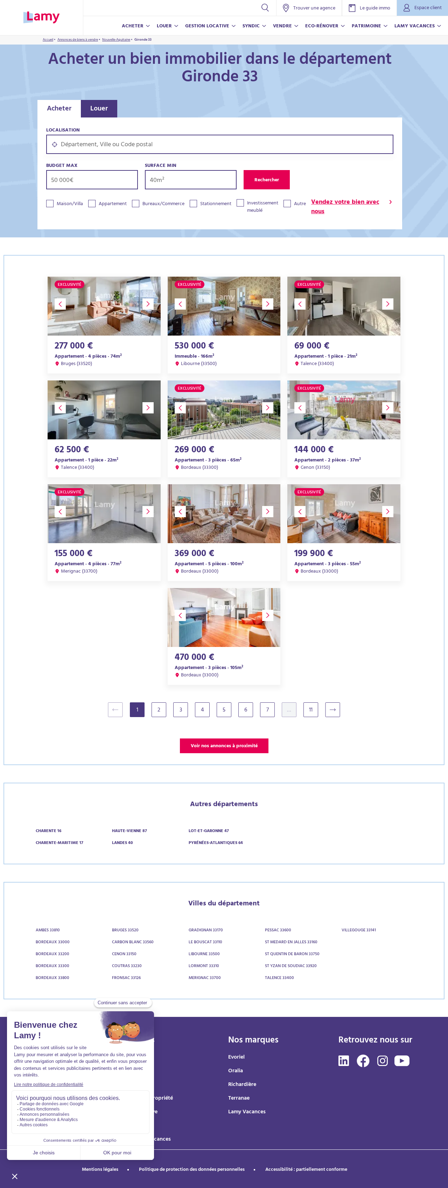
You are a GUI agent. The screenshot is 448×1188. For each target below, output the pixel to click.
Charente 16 (48, 831)
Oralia (235, 1071)
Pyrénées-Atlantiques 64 (216, 843)
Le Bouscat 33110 (205, 942)
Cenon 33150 (124, 954)
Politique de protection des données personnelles (192, 1170)
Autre (300, 204)
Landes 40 (122, 843)
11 (311, 710)
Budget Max (61, 166)
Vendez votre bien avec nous (345, 207)
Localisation (63, 130)
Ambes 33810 (48, 930)
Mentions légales (100, 1170)
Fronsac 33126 (126, 978)
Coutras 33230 (127, 966)
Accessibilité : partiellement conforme (306, 1170)
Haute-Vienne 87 (129, 831)
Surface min (160, 166)
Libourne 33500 (204, 954)
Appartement (113, 204)
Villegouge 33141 (359, 930)
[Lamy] (41, 18)
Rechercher (266, 180)
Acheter (59, 109)
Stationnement (215, 204)
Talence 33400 (279, 978)
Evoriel (236, 1057)
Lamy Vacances (247, 1112)
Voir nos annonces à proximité (224, 746)
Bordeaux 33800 (52, 978)
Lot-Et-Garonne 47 (209, 831)
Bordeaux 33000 (53, 942)
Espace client (428, 8)
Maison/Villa (70, 204)
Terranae (239, 1098)
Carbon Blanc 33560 (133, 942)
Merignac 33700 (205, 978)
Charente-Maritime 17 (59, 843)
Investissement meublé (262, 207)
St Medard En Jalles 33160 (291, 942)
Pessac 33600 (278, 930)
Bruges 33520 (125, 930)
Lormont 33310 (204, 966)
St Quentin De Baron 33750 (292, 954)
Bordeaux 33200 (52, 954)
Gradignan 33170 (206, 930)
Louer (99, 109)
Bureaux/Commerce (163, 204)
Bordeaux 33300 (52, 966)
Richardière (242, 1085)
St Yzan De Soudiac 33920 (291, 966)
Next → (336, 709)
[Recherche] (265, 8)
